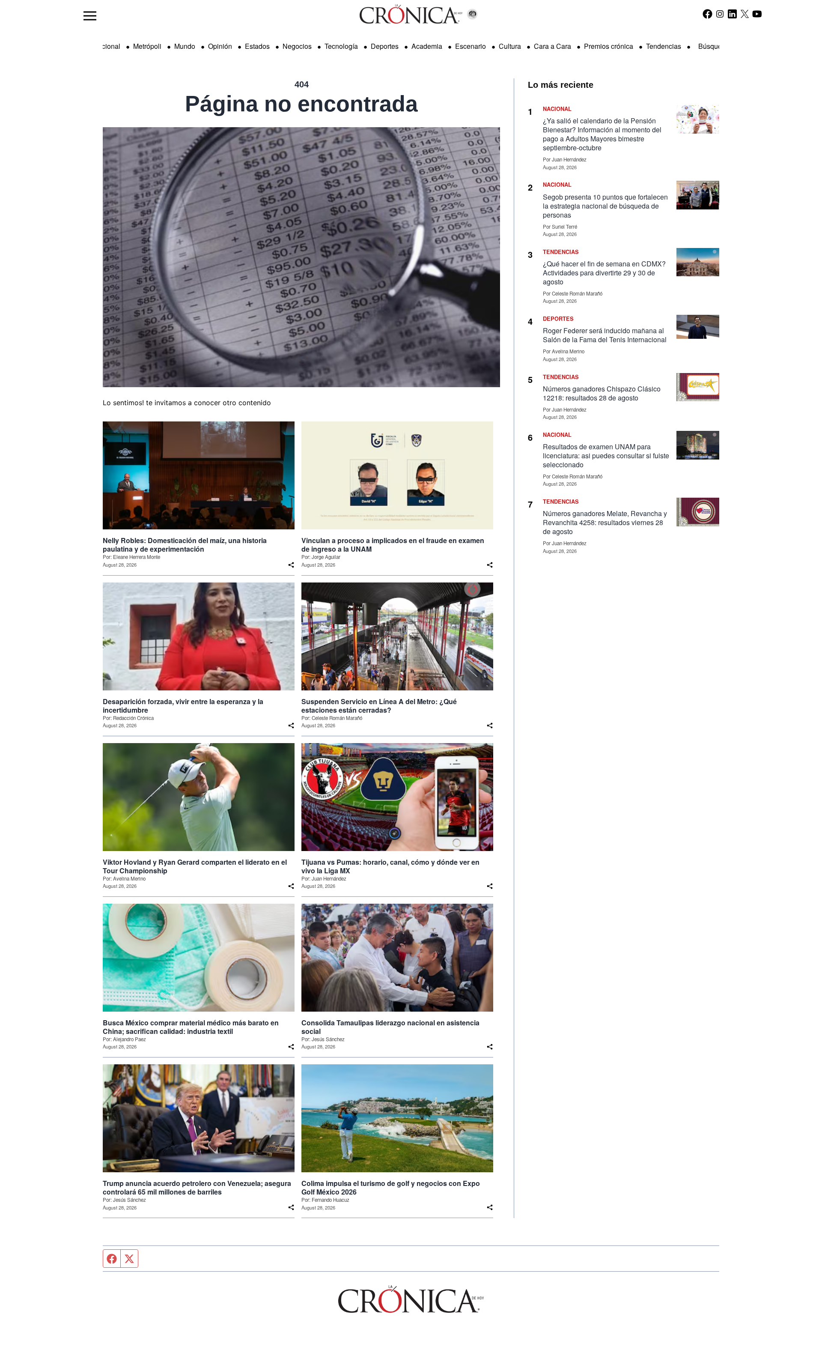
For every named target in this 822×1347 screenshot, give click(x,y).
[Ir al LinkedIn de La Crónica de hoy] (732, 13)
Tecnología (341, 46)
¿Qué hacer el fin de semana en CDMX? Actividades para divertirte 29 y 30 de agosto (604, 273)
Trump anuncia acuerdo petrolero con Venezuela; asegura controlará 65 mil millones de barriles (197, 1187)
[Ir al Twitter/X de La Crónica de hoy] (744, 13)
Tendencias (663, 46)
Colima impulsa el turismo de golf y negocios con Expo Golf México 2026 (390, 1187)
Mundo (184, 46)
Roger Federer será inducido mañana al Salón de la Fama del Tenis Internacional (605, 335)
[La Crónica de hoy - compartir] (291, 564)
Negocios (297, 46)
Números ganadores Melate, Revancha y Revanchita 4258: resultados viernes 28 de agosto (605, 522)
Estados (257, 46)
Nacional (106, 46)
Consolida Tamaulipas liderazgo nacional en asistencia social (390, 1027)
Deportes (385, 46)
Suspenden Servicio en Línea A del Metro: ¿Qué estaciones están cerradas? (379, 705)
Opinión (220, 46)
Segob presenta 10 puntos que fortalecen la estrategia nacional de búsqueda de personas (605, 206)
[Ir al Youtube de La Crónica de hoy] (757, 13)
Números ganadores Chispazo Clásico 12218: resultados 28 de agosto (602, 393)
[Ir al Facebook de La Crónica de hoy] (707, 13)
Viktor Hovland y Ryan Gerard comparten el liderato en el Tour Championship (195, 866)
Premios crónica (608, 46)
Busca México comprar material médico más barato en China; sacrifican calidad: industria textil (191, 1027)
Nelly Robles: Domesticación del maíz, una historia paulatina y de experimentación (185, 544)
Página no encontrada (301, 103)
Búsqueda (714, 46)
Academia (426, 46)
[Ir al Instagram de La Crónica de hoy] (720, 13)
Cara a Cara (552, 46)
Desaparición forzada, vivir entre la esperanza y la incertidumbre (183, 705)
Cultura (510, 46)
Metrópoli (147, 46)
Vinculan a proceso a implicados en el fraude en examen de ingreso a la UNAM (392, 544)
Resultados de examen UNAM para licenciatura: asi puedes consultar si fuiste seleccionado (606, 455)
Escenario (470, 46)
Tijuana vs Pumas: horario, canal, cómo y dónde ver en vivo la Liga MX (390, 866)
